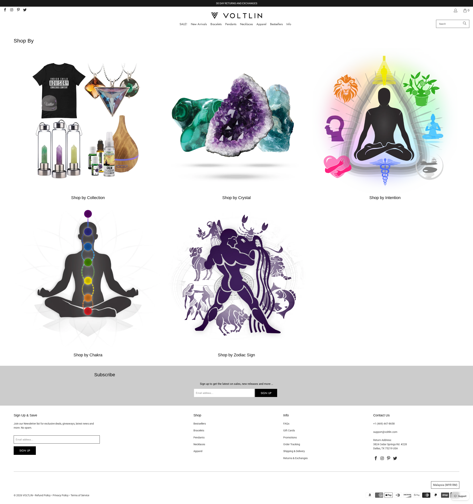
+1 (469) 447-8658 (384, 423)
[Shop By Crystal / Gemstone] (236, 192)
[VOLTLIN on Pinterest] (18, 10)
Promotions (290, 437)
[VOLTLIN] (236, 16)
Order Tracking (291, 444)
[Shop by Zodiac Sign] (236, 349)
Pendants (199, 437)
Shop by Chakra (88, 355)
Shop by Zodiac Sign (236, 355)
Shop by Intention (385, 197)
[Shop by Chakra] (88, 349)
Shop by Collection (88, 197)
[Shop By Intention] (385, 192)
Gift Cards (289, 430)
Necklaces (199, 444)
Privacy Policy (61, 495)
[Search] (464, 24)
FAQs (286, 423)
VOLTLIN (28, 495)
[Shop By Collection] (88, 192)
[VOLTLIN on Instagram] (11, 10)
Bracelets (198, 430)
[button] (288, 24)
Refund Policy (43, 495)
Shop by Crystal (236, 197)
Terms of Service (80, 495)
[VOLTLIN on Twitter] (25, 10)
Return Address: (382, 440)
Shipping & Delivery (294, 451)
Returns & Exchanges (295, 458)
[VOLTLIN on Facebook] (5, 10)
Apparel (197, 451)
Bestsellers (199, 423)
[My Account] (455, 10)
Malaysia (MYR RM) (445, 485)
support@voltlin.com (385, 431)
